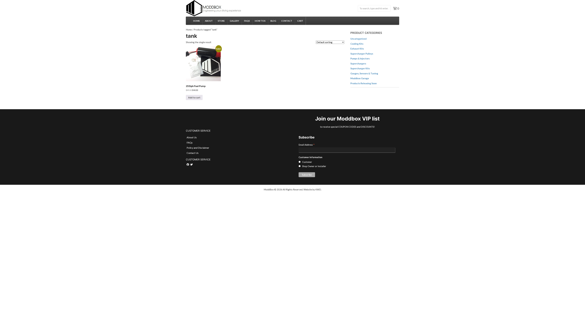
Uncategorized (358, 38)
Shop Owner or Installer (314, 166)
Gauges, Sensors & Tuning (364, 73)
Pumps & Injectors (360, 58)
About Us (192, 137)
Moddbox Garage (359, 78)
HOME (196, 20)
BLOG (273, 20)
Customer (307, 162)
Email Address (307, 145)
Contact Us (193, 152)
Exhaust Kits (357, 48)
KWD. (318, 189)
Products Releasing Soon (363, 83)
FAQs (247, 20)
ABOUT (209, 20)
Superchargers (358, 63)
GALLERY (234, 20)
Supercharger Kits (360, 68)
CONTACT (286, 20)
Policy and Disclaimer (198, 147)
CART (300, 20)
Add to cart (194, 97)
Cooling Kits (356, 43)
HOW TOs (260, 20)
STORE (221, 20)
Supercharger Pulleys (361, 53)
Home (189, 29)
